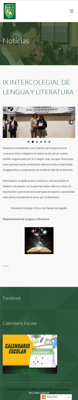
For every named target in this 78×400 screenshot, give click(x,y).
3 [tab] (37, 142)
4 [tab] (41, 142)
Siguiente (71, 122)
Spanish (51, 396)
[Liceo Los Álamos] (10, 11)
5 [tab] (45, 142)
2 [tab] (33, 142)
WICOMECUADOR (39, 392)
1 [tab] (29, 142)
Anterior (7, 122)
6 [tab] (49, 142)
